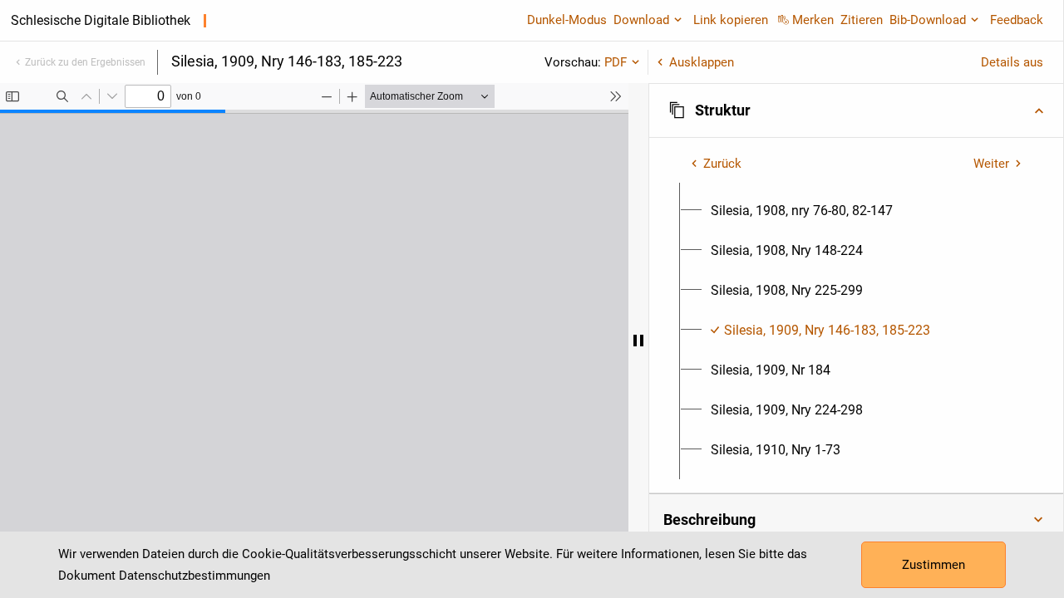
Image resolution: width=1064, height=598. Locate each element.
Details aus (1012, 62)
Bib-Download (927, 19)
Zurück (722, 163)
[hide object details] (638, 340)
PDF (615, 62)
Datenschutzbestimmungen (194, 575)
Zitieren (861, 19)
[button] (856, 110)
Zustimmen (933, 564)
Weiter (991, 163)
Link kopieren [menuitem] (730, 19)
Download (641, 19)
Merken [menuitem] (813, 19)
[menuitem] (801, 211)
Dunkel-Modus (567, 19)
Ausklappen (701, 62)
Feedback (1016, 19)
